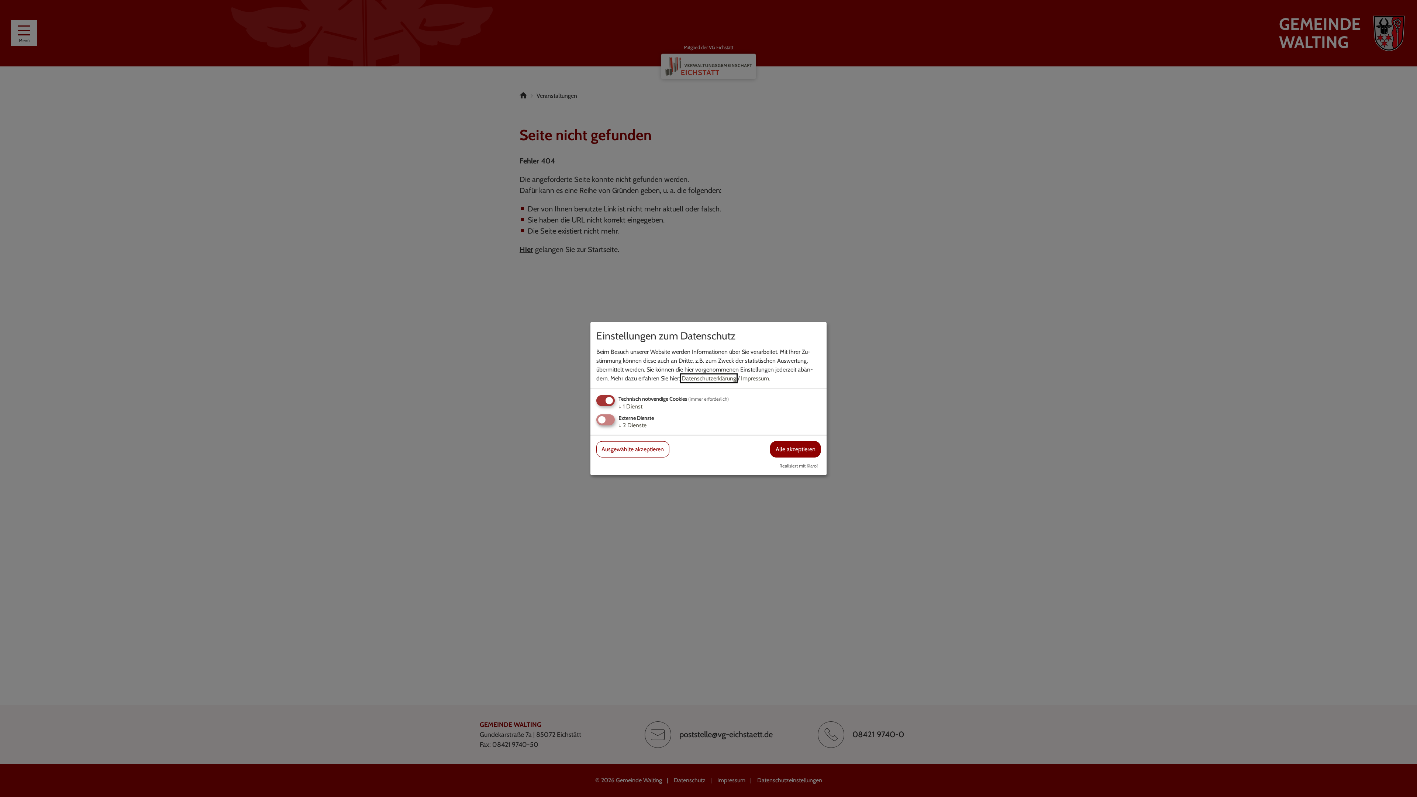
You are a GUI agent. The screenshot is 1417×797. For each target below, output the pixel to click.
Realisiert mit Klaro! (798, 465)
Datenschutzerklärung (709, 378)
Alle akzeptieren (796, 449)
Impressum (755, 378)
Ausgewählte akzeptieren (632, 449)
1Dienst (630, 406)
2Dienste (632, 425)
